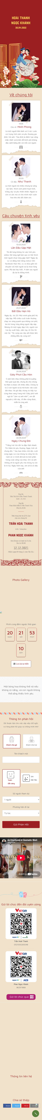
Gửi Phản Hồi (21, 824)
